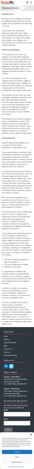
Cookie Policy (12, 466)
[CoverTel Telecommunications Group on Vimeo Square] (11, 366)
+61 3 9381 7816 (9, 396)
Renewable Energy (10, 355)
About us (7, 339)
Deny (17, 457)
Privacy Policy (20, 466)
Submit (8, 430)
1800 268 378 (21, 384)
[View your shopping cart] (27, 2)
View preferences (17, 462)
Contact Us (8, 349)
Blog (5, 346)
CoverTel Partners (10, 343)
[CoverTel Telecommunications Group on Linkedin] (6, 366)
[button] (31, 435)
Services (7, 352)
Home (6, 336)
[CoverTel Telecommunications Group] (7, 2)
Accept (17, 452)
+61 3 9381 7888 (9, 384)
